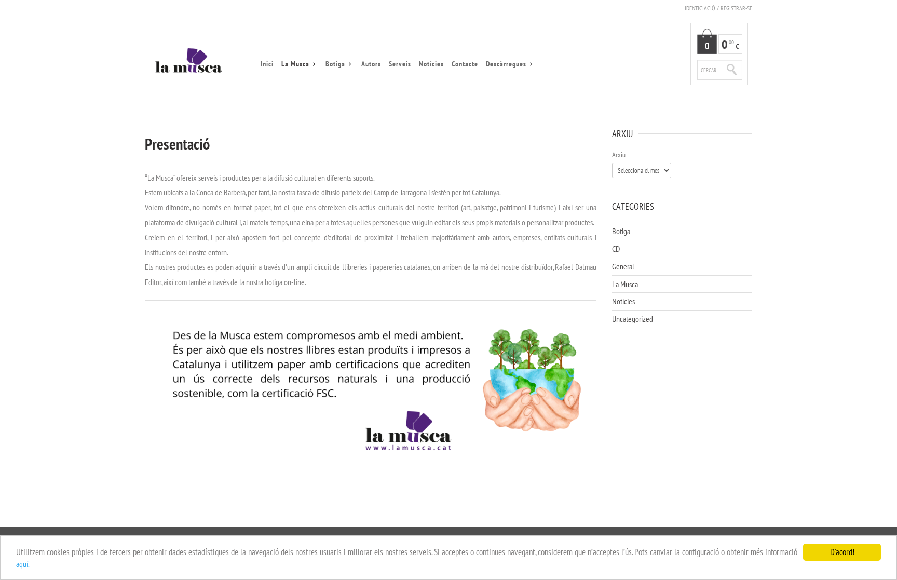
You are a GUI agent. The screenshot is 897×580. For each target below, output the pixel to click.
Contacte (465, 64)
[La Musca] (189, 63)
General (623, 266)
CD (616, 249)
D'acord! (842, 552)
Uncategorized (632, 319)
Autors (371, 64)
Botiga (335, 64)
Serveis (400, 64)
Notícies (431, 64)
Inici (267, 64)
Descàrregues (506, 64)
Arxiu (619, 154)
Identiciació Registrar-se (718, 8)
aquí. (23, 564)
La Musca (295, 64)
